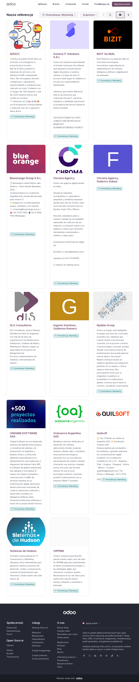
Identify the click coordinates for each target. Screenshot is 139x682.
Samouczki (12, 627)
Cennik (85, 4)
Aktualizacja (38, 636)
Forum (9, 634)
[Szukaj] (110, 14)
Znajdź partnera (39, 655)
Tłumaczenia (13, 657)
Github (10, 650)
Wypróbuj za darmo (122, 4)
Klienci (60, 652)
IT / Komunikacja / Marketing (57, 14)
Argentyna (88, 14)
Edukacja (36, 645)
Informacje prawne (66, 657)
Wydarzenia (63, 642)
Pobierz (10, 645)
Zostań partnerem (40, 659)
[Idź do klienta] (26, 35)
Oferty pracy (63, 637)
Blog (59, 649)
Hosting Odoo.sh (40, 627)
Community (70, 4)
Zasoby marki (63, 631)
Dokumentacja (13, 631)
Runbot (10, 653)
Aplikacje (42, 4)
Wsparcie (36, 632)
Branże (56, 4)
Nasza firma (63, 627)
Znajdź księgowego (41, 650)
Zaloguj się (104, 4)
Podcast (61, 645)
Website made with (66, 678)
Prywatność (62, 660)
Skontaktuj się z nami (67, 634)
